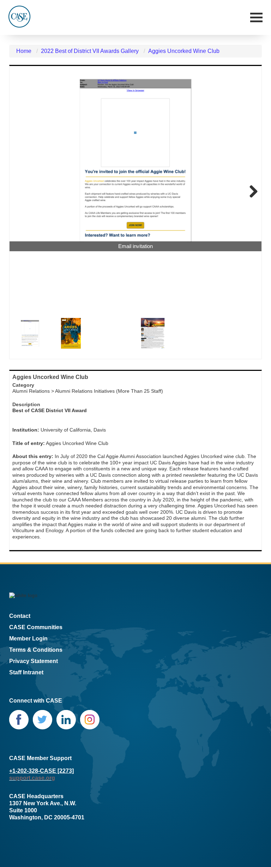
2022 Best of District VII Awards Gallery (90, 51)
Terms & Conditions (35, 650)
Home (23, 51)
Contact (19, 616)
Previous (20, 192)
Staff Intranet (26, 672)
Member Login (28, 639)
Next (251, 192)
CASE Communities (35, 627)
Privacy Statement (33, 661)
